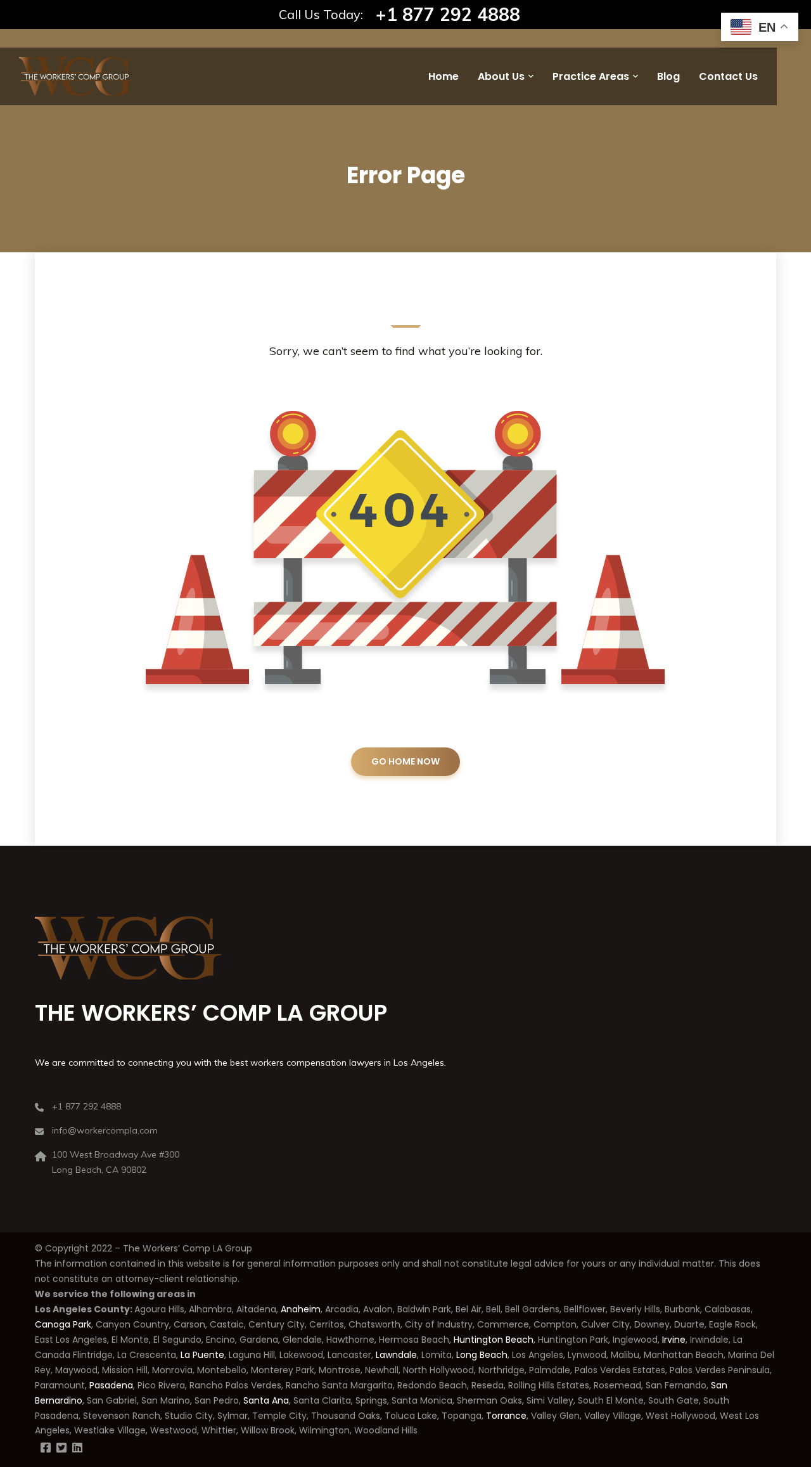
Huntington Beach (492, 1339)
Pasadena (111, 1385)
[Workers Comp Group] (76, 76)
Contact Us (728, 76)
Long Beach (482, 1354)
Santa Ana (266, 1400)
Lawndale (396, 1354)
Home (443, 76)
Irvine (674, 1339)
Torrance (506, 1415)
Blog (668, 76)
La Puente (202, 1354)
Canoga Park (63, 1324)
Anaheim (301, 1309)
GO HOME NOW (405, 761)
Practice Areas (590, 76)
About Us (501, 76)
